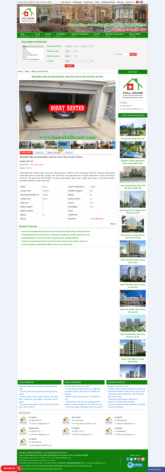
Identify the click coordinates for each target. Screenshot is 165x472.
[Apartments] (33, 53)
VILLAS (37, 35)
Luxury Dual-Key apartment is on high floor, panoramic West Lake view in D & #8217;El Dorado (83, 386)
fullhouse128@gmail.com (40, 424)
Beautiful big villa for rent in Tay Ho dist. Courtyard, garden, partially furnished (50, 238)
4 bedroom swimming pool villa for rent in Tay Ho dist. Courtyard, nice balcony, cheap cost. (55, 241)
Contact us (129, 2)
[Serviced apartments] (33, 55)
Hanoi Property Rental (55, 466)
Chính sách (57, 469)
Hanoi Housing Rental (40, 466)
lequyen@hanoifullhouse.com (132, 109)
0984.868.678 (36, 420)
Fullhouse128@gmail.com (126, 424)
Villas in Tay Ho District (39, 71)
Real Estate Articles (108, 2)
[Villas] (33, 49)
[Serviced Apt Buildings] (33, 59)
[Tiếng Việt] (137, 3)
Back (112, 224)
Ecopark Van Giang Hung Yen (133, 139)
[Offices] (33, 57)
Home (20, 71)
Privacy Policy (48, 469)
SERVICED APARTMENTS (80, 35)
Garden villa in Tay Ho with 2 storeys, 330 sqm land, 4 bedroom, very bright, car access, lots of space (38, 394)
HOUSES (48, 35)
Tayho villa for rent (85, 466)
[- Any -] (33, 46)
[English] (141, 3)
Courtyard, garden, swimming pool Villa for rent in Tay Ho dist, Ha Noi (47, 244)
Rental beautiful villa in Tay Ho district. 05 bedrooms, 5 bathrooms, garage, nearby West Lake (56, 235)
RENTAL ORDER (134, 35)
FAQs (97, 2)
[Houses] (33, 51)
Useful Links (88, 2)
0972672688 (78, 420)
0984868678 (121, 431)
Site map (120, 2)
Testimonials (77, 2)
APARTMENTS (61, 35)
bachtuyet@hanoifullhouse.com (85, 424)
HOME (25, 35)
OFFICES (97, 35)
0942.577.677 (79, 431)
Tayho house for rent (71, 466)
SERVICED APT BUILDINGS (114, 35)
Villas (27, 71)
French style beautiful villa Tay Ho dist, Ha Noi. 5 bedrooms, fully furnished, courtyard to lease (56, 231)
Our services (66, 2)
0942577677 (35, 431)
